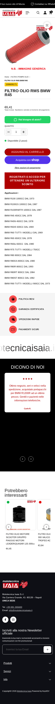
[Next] (30, 459)
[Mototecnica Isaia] (12, 12)
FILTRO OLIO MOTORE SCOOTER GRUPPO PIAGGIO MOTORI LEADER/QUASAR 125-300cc (20, 539)
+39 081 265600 (14, 607)
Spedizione (19, 110)
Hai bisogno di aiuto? (29, 119)
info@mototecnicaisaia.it (20, 610)
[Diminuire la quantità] (9, 132)
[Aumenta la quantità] (23, 132)
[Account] (45, 13)
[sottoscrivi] (47, 649)
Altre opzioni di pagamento (27, 167)
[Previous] (22, 459)
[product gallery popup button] (47, 25)
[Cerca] (38, 13)
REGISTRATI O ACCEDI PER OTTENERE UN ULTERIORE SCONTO (27, 181)
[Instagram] (13, 620)
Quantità (9, 126)
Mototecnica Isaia (24, 691)
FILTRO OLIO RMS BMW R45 (27, 92)
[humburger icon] (27, 12)
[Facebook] (5, 620)
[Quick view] (33, 502)
